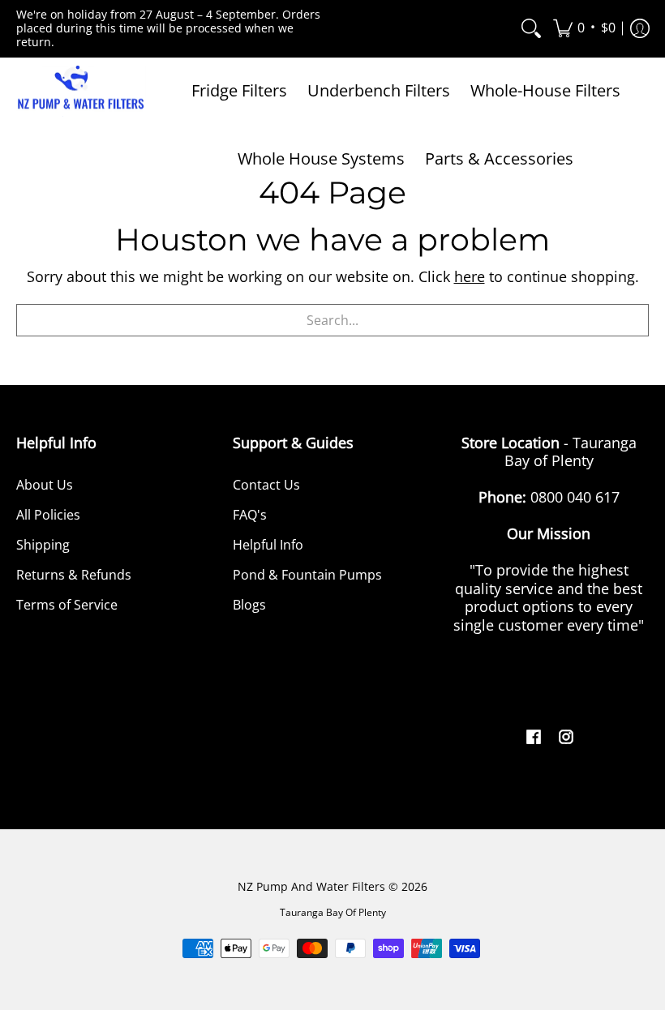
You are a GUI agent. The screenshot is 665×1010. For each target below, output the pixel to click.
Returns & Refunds (73, 575)
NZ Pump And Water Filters (311, 886)
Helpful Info (268, 545)
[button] (584, 29)
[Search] (531, 29)
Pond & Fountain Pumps (307, 575)
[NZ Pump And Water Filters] (81, 92)
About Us (44, 485)
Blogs (249, 605)
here (469, 276)
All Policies (48, 515)
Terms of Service (67, 605)
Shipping (43, 545)
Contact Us (266, 485)
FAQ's (250, 515)
